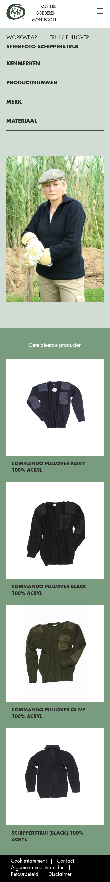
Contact (65, 861)
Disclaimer (60, 874)
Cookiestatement (29, 861)
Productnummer (31, 82)
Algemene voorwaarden (38, 867)
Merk (14, 102)
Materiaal (21, 121)
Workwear (21, 37)
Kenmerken (23, 63)
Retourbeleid (24, 874)
